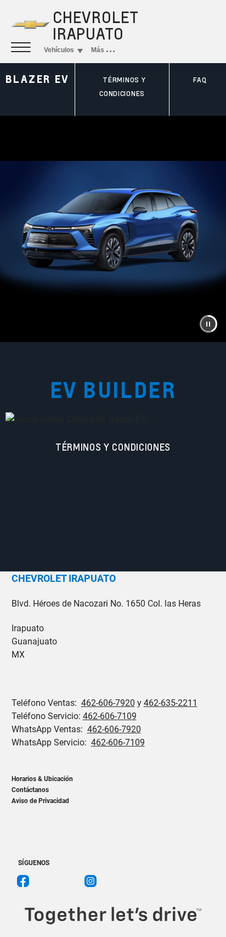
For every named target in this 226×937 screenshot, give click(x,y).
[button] (208, 324)
